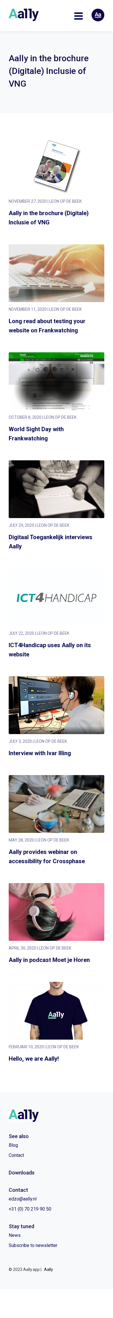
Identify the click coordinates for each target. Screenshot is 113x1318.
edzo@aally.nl (23, 1199)
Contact (16, 1155)
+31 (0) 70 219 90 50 (30, 1209)
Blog (13, 1145)
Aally (48, 1269)
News (15, 1235)
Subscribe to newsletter (33, 1245)
